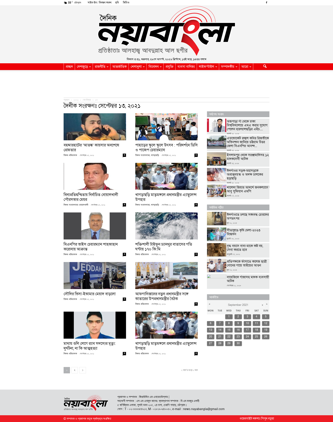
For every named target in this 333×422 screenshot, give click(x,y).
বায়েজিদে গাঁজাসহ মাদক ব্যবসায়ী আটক (248, 279)
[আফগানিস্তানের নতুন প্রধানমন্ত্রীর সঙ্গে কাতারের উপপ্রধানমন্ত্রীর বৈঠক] (166, 275)
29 (228, 343)
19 (265, 330)
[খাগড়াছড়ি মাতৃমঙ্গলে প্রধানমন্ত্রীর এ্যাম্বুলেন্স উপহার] (166, 176)
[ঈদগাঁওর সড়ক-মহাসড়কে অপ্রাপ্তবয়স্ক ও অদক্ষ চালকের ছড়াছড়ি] (216, 174)
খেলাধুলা (136, 66)
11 (256, 323)
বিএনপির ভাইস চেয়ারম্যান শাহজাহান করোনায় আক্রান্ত (91, 247)
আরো (244, 66)
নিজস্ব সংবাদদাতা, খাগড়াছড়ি (147, 155)
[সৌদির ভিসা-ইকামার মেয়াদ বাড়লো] (95, 275)
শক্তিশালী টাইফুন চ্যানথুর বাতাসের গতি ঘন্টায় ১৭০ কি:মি (163, 247)
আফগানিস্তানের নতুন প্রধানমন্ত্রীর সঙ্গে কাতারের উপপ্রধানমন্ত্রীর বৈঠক (161, 296)
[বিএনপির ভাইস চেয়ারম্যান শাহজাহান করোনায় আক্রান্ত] (95, 225)
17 (247, 330)
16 (238, 330)
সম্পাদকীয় (227, 66)
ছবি (117, 2)
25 (256, 336)
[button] (264, 66)
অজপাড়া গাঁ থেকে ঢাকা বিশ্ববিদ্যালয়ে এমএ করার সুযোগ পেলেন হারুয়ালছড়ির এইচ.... (247, 125)
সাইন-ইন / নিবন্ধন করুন (99, 2)
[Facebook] (266, 3)
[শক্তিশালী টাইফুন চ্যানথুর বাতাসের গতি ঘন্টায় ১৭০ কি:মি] (166, 225)
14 (219, 330)
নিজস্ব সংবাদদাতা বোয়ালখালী (76, 204)
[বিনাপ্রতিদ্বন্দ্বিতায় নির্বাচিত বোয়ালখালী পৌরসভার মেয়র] (95, 176)
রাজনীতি (100, 66)
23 (238, 336)
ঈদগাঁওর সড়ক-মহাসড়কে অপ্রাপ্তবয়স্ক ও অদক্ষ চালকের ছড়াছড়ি (245, 174)
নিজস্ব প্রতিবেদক (70, 155)
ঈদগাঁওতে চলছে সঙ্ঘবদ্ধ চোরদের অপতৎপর (248, 216)
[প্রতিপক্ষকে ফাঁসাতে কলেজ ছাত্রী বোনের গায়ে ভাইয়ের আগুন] (216, 265)
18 (256, 330)
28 (219, 343)
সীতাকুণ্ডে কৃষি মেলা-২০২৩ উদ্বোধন (243, 232)
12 (265, 323)
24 (247, 336)
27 (210, 343)
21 (219, 336)
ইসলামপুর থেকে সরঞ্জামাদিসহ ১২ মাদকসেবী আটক (248, 157)
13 (210, 330)
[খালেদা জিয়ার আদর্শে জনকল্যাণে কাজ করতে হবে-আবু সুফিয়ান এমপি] (216, 191)
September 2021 (238, 305)
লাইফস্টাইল (206, 66)
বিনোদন (154, 66)
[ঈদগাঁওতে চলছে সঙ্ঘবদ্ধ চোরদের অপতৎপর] (216, 218)
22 (228, 336)
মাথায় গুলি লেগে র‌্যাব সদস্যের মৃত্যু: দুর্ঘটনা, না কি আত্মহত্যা (90, 346)
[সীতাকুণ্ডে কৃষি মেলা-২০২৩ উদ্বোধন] (216, 234)
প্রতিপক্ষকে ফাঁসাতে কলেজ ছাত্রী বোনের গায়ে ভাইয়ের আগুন (247, 263)
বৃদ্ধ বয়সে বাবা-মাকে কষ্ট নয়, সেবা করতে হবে (245, 248)
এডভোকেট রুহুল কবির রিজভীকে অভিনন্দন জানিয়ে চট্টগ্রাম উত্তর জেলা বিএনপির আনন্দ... (248, 142)
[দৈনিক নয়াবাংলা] (166, 31)
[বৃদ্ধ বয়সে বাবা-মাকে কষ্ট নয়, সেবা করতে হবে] (216, 249)
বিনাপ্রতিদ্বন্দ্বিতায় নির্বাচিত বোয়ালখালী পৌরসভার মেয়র (91, 197)
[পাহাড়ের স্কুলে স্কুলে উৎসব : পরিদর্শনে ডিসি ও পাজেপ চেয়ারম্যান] (166, 126)
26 (265, 336)
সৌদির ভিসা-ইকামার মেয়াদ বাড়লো (90, 294)
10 (247, 323)
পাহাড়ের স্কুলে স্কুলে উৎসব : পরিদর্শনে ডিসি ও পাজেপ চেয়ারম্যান (166, 148)
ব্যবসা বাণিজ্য (186, 66)
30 (238, 343)
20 (210, 336)
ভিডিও (126, 2)
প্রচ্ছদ (69, 66)
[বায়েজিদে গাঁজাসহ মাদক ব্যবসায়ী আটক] (216, 281)
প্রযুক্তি (169, 66)
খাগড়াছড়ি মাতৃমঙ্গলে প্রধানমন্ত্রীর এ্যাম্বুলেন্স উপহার (166, 197)
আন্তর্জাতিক (119, 66)
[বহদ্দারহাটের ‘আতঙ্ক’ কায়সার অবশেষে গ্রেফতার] (95, 126)
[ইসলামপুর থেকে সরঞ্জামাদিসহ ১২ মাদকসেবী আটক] (216, 159)
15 (228, 330)
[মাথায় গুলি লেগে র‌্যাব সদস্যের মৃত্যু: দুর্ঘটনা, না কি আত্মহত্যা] (95, 325)
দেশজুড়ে (82, 66)
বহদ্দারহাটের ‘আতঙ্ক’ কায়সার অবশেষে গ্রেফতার (91, 148)
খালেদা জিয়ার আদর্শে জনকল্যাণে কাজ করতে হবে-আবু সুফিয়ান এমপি (258, 189)
